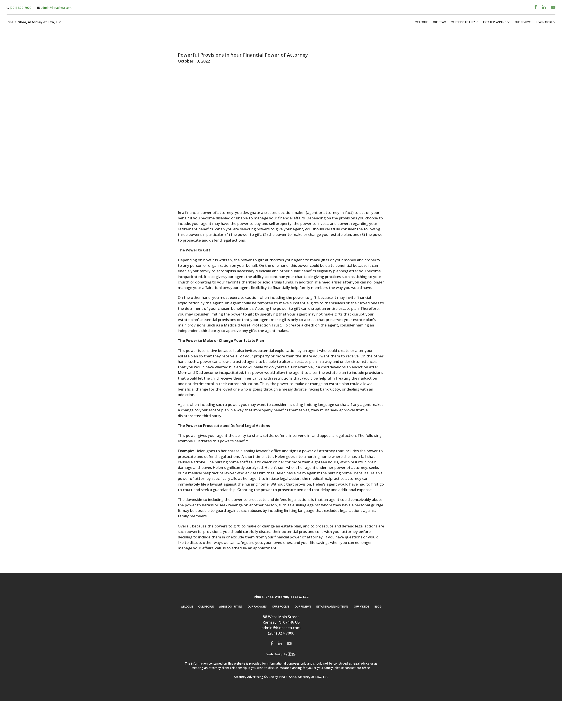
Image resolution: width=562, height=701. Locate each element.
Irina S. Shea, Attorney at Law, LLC (34, 22)
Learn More (544, 22)
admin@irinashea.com (56, 7)
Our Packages (257, 606)
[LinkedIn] (544, 7)
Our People (206, 606)
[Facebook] (535, 7)
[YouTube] (553, 7)
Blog (378, 606)
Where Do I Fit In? (463, 22)
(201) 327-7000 (20, 7)
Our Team (439, 22)
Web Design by (277, 654)
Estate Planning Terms (332, 606)
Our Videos (361, 606)
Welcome (421, 22)
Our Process (280, 606)
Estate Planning (494, 22)
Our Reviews (523, 22)
